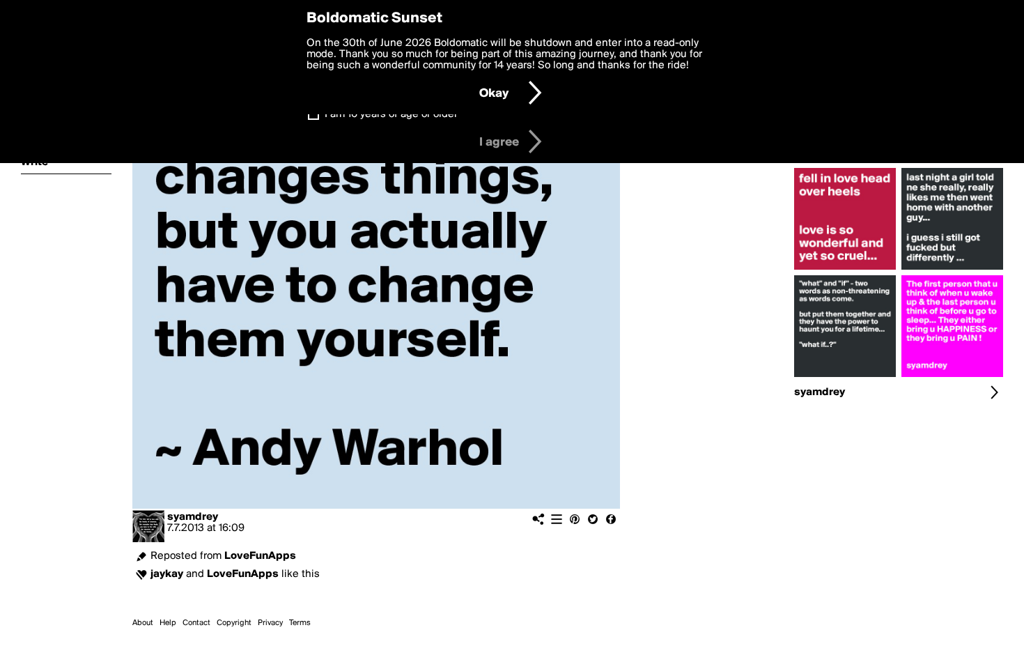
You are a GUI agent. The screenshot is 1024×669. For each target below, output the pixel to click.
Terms (300, 623)
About (142, 623)
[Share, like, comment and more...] (845, 269)
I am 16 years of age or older (391, 114)
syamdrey (192, 517)
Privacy (270, 623)
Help (168, 623)
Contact (196, 623)
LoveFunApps (260, 556)
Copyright (234, 623)
